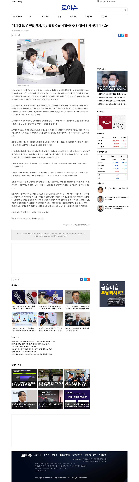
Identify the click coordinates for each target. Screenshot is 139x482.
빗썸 (102, 156)
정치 (59, 17)
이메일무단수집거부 (90, 455)
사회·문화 (45, 17)
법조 (31, 17)
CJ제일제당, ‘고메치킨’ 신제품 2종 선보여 (23, 346)
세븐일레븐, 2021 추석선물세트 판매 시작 (23, 352)
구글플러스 (126, 35)
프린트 (19, 35)
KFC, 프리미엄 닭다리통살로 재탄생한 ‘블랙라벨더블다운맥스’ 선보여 (31, 349)
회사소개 (112, 1)
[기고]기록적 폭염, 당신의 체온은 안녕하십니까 (116, 198)
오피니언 (89, 17)
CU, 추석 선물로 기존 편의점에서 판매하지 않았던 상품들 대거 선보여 (31, 354)
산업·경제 (73, 17)
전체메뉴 (19, 17)
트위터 (122, 35)
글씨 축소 (12, 35)
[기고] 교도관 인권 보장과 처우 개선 (116, 188)
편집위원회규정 (77, 459)
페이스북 (119, 35)
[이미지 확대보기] (82, 41)
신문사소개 (37, 455)
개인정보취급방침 (64, 455)
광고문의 (54, 455)
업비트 (112, 156)
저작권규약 (102, 455)
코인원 (122, 156)
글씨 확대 (15, 35)
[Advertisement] (32, 258)
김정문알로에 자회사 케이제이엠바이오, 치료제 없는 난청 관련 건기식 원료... (34, 341)
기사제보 (46, 455)
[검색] (125, 10)
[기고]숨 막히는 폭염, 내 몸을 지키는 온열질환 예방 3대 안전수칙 (117, 207)
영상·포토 (104, 17)
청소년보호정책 (77, 455)
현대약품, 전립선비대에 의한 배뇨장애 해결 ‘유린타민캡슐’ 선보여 (30, 344)
